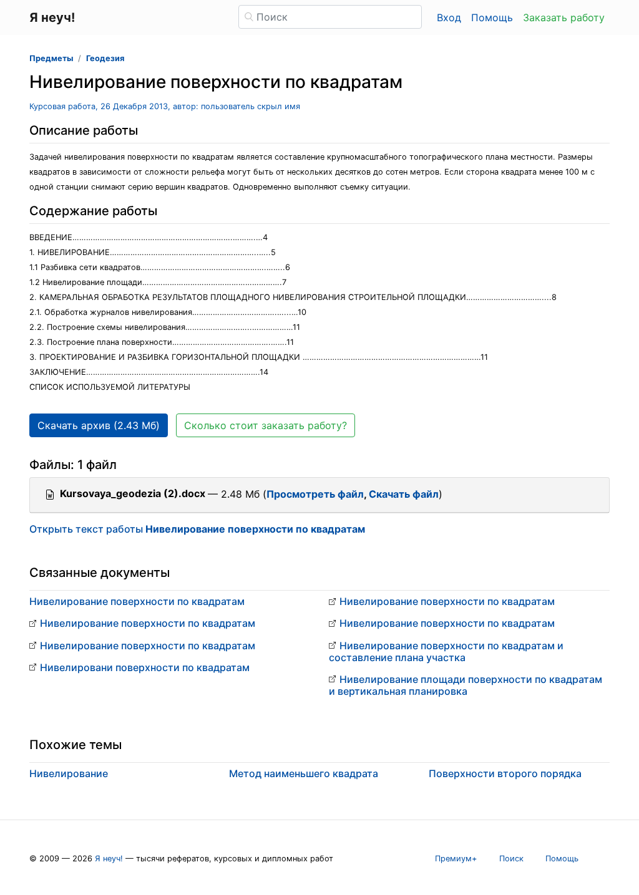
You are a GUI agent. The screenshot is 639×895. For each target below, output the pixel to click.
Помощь (492, 17)
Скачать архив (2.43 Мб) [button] (98, 425)
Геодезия (105, 58)
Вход (449, 17)
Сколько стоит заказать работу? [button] (265, 425)
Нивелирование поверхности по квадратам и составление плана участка (446, 651)
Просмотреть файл (315, 494)
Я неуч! (109, 858)
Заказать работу (564, 17)
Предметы (51, 58)
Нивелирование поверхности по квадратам (137, 601)
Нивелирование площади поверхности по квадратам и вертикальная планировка (465, 685)
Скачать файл (404, 494)
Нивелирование (68, 773)
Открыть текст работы (197, 529)
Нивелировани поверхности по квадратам (145, 667)
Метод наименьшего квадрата (303, 773)
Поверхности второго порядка (505, 773)
